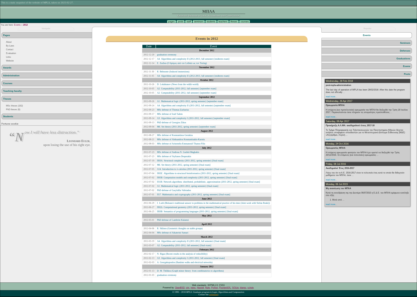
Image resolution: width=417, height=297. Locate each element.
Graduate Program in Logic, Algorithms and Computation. (208, 15)
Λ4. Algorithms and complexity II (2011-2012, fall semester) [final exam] (191, 241)
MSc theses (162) (14, 105)
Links (8, 57)
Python (214, 287)
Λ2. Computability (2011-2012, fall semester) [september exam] (186, 88)
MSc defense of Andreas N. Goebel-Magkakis (178, 152)
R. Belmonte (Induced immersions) (173, 71)
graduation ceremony (166, 54)
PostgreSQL (225, 287)
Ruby (207, 287)
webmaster (213, 294)
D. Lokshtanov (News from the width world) (178, 84)
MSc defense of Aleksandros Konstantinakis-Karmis (181, 139)
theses (233, 21)
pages (171, 21)
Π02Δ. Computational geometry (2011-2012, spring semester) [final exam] (191, 207)
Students (8, 116)
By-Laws (10, 46)
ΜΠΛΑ (208, 11)
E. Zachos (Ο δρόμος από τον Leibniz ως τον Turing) (182, 63)
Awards (7, 67)
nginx (193, 287)
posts (180, 21)
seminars (198, 21)
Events (17, 25)
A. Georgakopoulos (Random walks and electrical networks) (185, 262)
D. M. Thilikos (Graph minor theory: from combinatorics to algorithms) (190, 270)
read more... (331, 96)
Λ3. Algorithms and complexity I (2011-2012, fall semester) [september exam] (193, 118)
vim (187, 287)
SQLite (235, 287)
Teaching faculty (12, 91)
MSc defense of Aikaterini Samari (172, 232)
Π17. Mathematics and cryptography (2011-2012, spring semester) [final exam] (193, 194)
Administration (11, 75)
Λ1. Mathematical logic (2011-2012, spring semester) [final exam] (187, 186)
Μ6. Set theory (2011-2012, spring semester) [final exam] (183, 164)
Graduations (403, 58)
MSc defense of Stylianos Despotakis (174, 156)
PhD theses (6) (13, 109)
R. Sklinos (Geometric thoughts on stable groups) (180, 228)
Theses (7, 98)
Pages (6, 35)
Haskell (200, 287)
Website (10, 60)
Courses (7, 83)
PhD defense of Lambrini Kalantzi (173, 220)
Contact (9, 49)
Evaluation (11, 53)
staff (189, 21)
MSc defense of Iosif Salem (170, 114)
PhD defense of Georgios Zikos (171, 122)
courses (245, 21)
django (243, 287)
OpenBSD (180, 287)
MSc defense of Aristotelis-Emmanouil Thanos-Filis (181, 143)
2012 (25, 25)
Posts (407, 74)
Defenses (405, 50)
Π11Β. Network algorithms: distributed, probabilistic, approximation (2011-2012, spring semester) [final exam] (208, 181)
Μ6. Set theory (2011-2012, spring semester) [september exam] (186, 126)
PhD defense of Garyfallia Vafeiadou (174, 190)
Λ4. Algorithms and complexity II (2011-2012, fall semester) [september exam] (194, 105)
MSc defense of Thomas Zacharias (173, 109)
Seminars (405, 43)
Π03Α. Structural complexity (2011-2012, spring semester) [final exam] (190, 160)
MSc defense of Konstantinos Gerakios (175, 135)
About (9, 42)
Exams (406, 66)
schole (250, 287)
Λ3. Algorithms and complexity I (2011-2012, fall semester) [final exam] (191, 258)
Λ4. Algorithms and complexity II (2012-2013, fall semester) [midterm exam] (193, 59)
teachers (222, 21)
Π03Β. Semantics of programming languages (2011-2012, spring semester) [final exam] (197, 211)
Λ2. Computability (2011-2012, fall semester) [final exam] (184, 245)
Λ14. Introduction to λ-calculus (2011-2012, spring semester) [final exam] (191, 169)
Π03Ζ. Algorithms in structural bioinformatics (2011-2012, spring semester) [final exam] (198, 173)
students (211, 21)
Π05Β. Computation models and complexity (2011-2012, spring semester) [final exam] (197, 177)
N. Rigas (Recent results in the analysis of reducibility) (182, 253)
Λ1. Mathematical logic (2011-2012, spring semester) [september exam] (190, 101)
